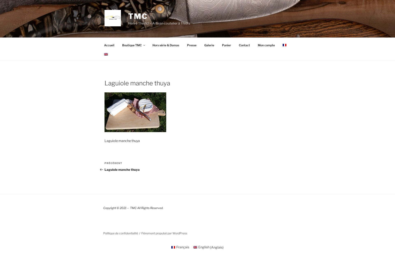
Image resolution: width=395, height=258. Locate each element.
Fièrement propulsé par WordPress (164, 233)
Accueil (109, 45)
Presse (191, 45)
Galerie (209, 45)
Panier (226, 45)
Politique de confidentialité (120, 233)
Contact (244, 45)
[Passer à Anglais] (105, 54)
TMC (138, 16)
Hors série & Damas (165, 45)
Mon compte (266, 45)
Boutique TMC (132, 45)
